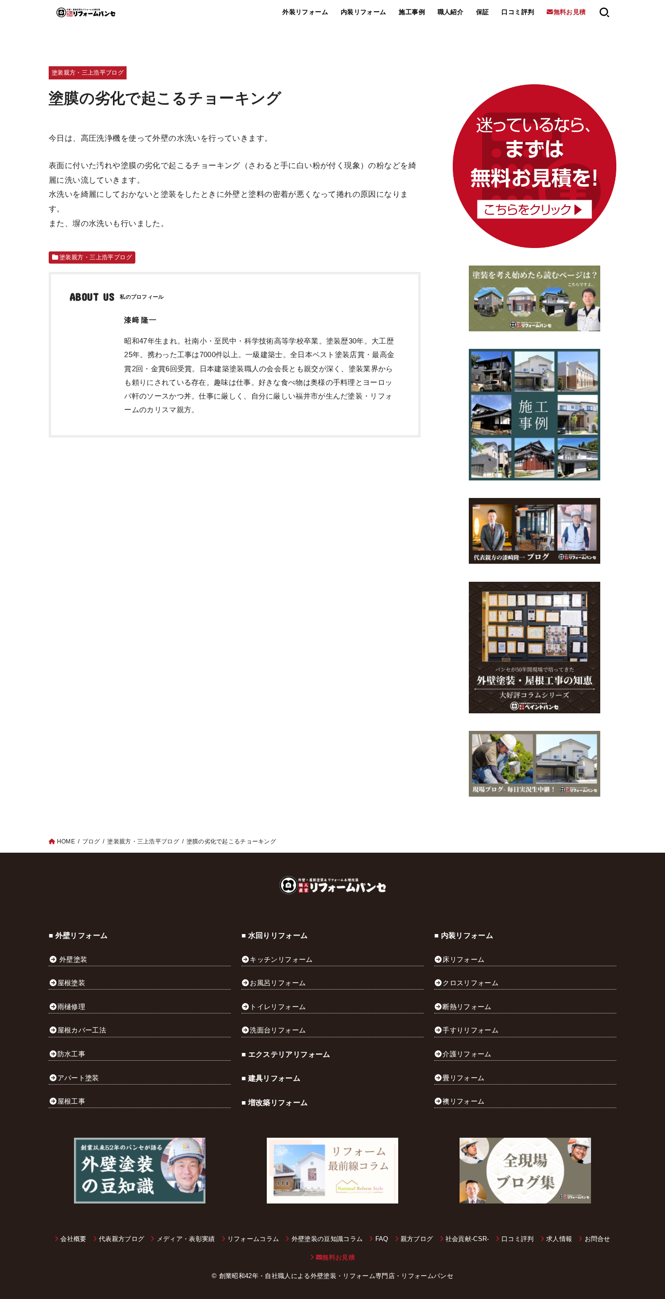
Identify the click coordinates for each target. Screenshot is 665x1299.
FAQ (381, 1238)
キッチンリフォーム (281, 959)
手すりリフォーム (471, 1030)
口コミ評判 (517, 12)
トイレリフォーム (278, 1007)
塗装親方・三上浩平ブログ (88, 72)
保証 (482, 12)
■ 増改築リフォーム (274, 1103)
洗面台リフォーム (278, 1030)
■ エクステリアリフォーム (286, 1054)
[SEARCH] (604, 12)
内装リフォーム (364, 12)
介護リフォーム (467, 1054)
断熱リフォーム (467, 1007)
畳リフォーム (463, 1078)
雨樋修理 (71, 1007)
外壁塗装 (73, 959)
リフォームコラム (253, 1238)
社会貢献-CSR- (467, 1238)
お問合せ (597, 1238)
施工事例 (412, 12)
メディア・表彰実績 (186, 1238)
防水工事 (71, 1054)
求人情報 (559, 1238)
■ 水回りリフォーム (274, 935)
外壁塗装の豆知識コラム (327, 1238)
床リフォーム (463, 959)
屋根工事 (71, 1101)
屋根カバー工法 (81, 1030)
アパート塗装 (78, 1078)
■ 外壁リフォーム (78, 935)
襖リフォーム (463, 1101)
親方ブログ (417, 1238)
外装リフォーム (305, 12)
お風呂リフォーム (278, 983)
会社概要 (73, 1238)
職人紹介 (451, 12)
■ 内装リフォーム (463, 935)
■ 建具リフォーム (270, 1078)
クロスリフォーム (471, 983)
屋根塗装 (71, 983)
